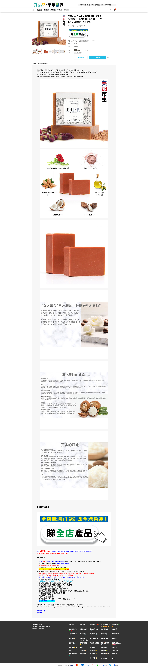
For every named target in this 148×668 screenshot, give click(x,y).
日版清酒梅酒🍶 (73, 634)
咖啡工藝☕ (104, 634)
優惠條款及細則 (43, 64)
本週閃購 (82, 624)
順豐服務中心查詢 (54, 581)
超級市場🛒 (72, 643)
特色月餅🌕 (93, 658)
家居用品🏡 (83, 653)
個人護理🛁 (104, 629)
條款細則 (66, 10)
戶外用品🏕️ (93, 653)
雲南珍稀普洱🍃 (94, 630)
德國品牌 (114, 647)
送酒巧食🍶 (93, 634)
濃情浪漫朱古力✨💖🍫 (116, 643)
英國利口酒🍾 (116, 650)
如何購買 (53, 10)
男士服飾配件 (94, 638)
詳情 (34, 64)
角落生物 (92, 647)
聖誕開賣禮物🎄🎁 (73, 630)
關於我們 (39, 10)
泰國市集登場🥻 (73, 654)
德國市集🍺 (72, 638)
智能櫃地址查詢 (67, 581)
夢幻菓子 (114, 638)
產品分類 (46, 10)
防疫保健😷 (93, 650)
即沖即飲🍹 (83, 650)
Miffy (81, 647)
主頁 (33, 10)
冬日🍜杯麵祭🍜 (105, 643)
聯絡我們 (59, 10)
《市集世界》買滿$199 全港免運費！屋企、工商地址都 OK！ (97, 5)
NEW (113, 658)
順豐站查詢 (42, 581)
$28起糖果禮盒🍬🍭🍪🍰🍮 (105, 625)
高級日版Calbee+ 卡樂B (84, 639)
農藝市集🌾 (104, 650)
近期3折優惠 (104, 638)
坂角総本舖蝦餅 (94, 643)
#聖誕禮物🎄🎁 (115, 625)
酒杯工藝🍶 (83, 634)
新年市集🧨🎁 (94, 624)
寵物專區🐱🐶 (73, 647)
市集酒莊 (114, 629)
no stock (104, 658)
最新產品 (114, 653)
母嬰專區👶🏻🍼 (105, 653)
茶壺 (70, 650)
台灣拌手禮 (104, 647)
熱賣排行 (71, 624)
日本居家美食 (83, 629)
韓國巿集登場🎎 (115, 634)
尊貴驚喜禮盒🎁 (83, 643)
